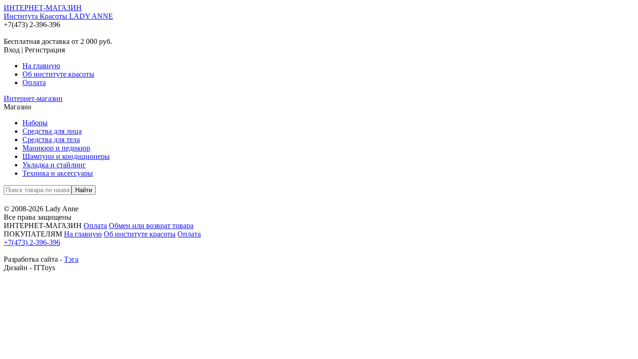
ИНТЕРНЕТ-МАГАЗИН (58, 12)
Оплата (34, 82)
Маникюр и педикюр (56, 148)
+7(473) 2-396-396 (32, 242)
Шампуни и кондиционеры (66, 156)
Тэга (71, 259)
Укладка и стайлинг (54, 165)
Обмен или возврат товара (151, 226)
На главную (41, 66)
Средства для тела (51, 140)
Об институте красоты (58, 74)
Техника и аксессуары (57, 173)
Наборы (35, 123)
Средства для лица (52, 131)
